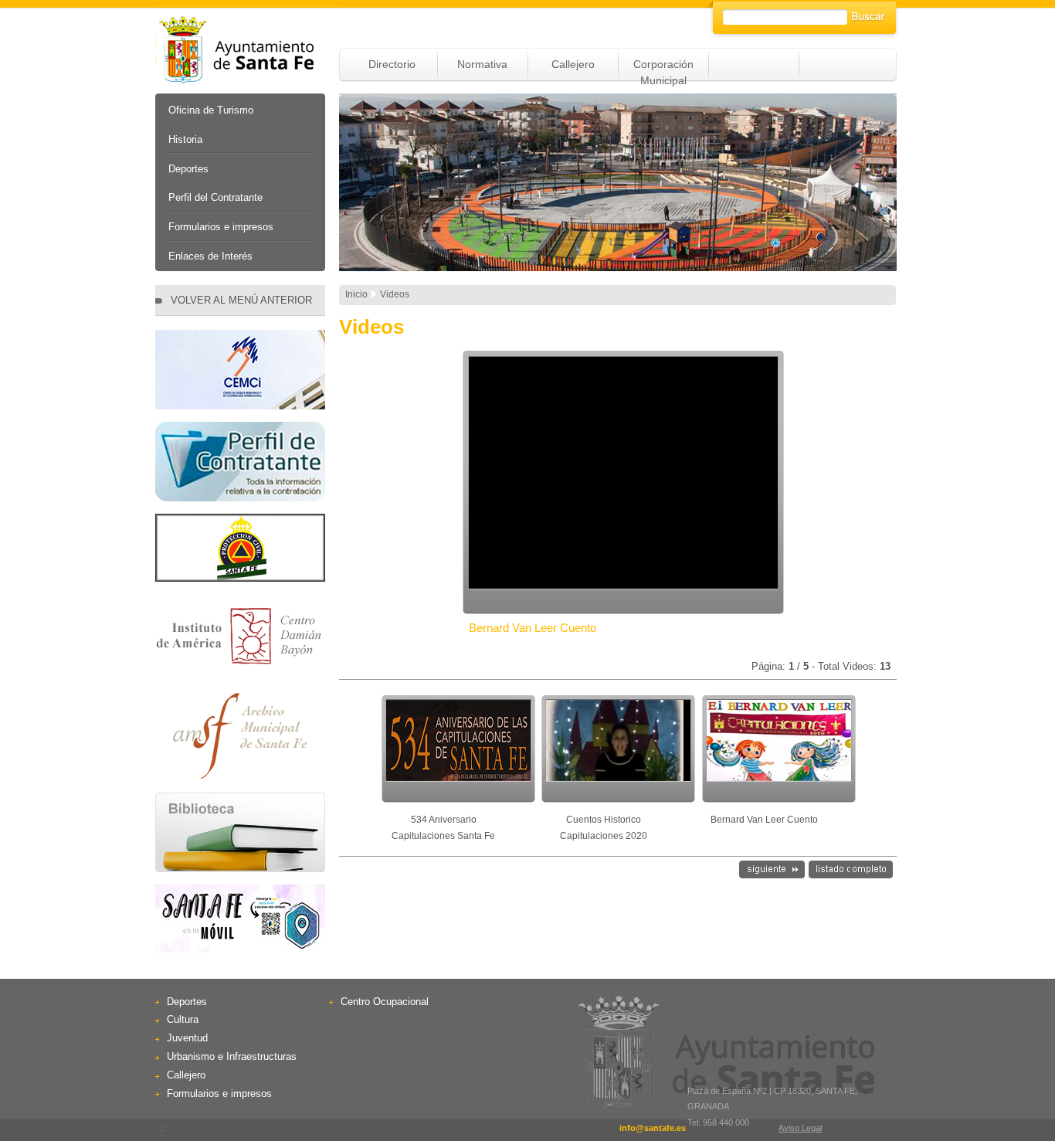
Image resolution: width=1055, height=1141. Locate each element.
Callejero (573, 64)
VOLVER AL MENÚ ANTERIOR (241, 300)
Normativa (482, 64)
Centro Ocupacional (385, 1001)
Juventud (187, 1038)
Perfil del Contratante (215, 197)
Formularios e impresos (220, 227)
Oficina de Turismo (210, 110)
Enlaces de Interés (210, 256)
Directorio (392, 64)
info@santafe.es (652, 1128)
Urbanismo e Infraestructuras (232, 1056)
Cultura (182, 1019)
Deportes (188, 169)
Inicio (356, 294)
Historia (185, 139)
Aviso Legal (800, 1128)
